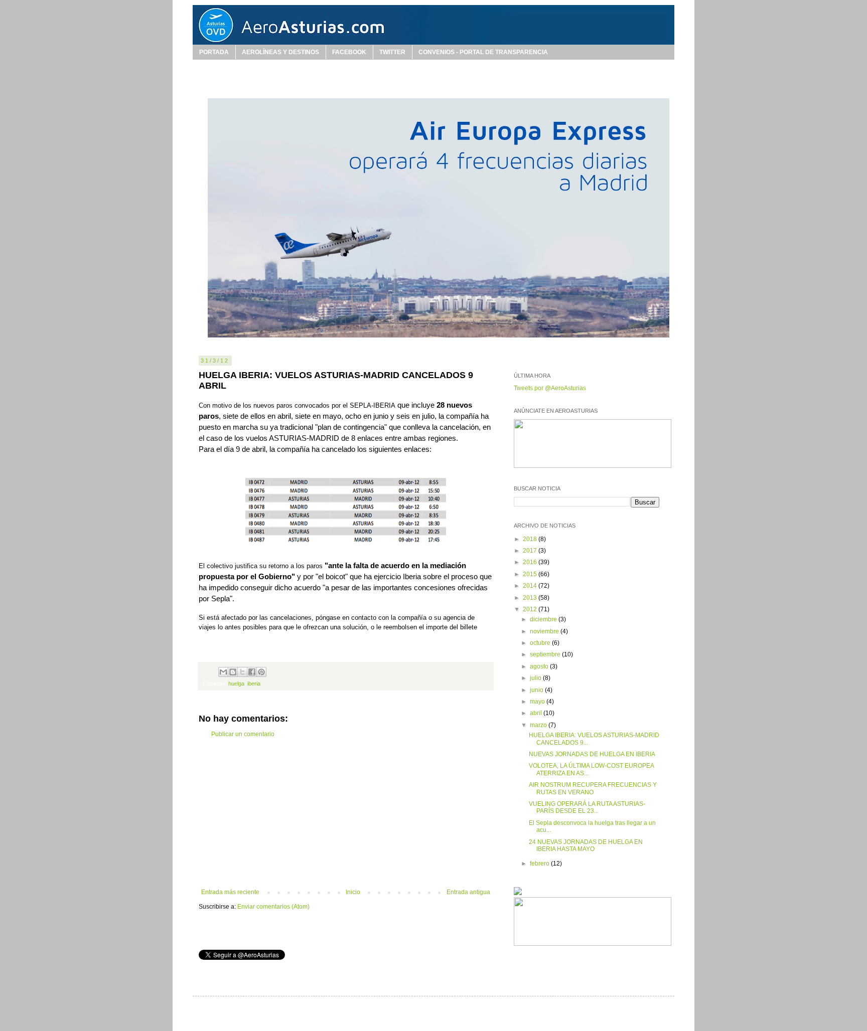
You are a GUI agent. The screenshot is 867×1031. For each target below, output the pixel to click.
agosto (540, 666)
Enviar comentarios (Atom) (273, 906)
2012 (530, 609)
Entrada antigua (468, 892)
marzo (539, 725)
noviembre (545, 631)
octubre (541, 642)
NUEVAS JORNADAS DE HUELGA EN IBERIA (592, 754)
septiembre (546, 654)
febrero (540, 863)
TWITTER (392, 52)
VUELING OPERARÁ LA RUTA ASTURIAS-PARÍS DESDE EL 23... (587, 807)
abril (536, 713)
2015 (530, 574)
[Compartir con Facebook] (252, 672)
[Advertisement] (345, 813)
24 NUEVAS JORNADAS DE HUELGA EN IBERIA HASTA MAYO (586, 845)
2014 (530, 585)
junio (537, 690)
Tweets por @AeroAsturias (550, 388)
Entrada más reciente (230, 892)
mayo (538, 701)
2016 (530, 562)
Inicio (353, 892)
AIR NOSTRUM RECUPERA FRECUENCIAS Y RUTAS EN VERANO (593, 788)
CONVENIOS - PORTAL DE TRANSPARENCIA (483, 52)
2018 (530, 539)
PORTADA (214, 52)
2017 (530, 550)
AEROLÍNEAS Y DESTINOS (280, 52)
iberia (253, 683)
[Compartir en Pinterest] (261, 672)
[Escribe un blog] (233, 672)
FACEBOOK (349, 52)
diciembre (544, 619)
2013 (530, 597)
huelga (236, 683)
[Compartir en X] (242, 672)
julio (536, 677)
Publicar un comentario (242, 734)
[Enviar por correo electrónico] (223, 672)
